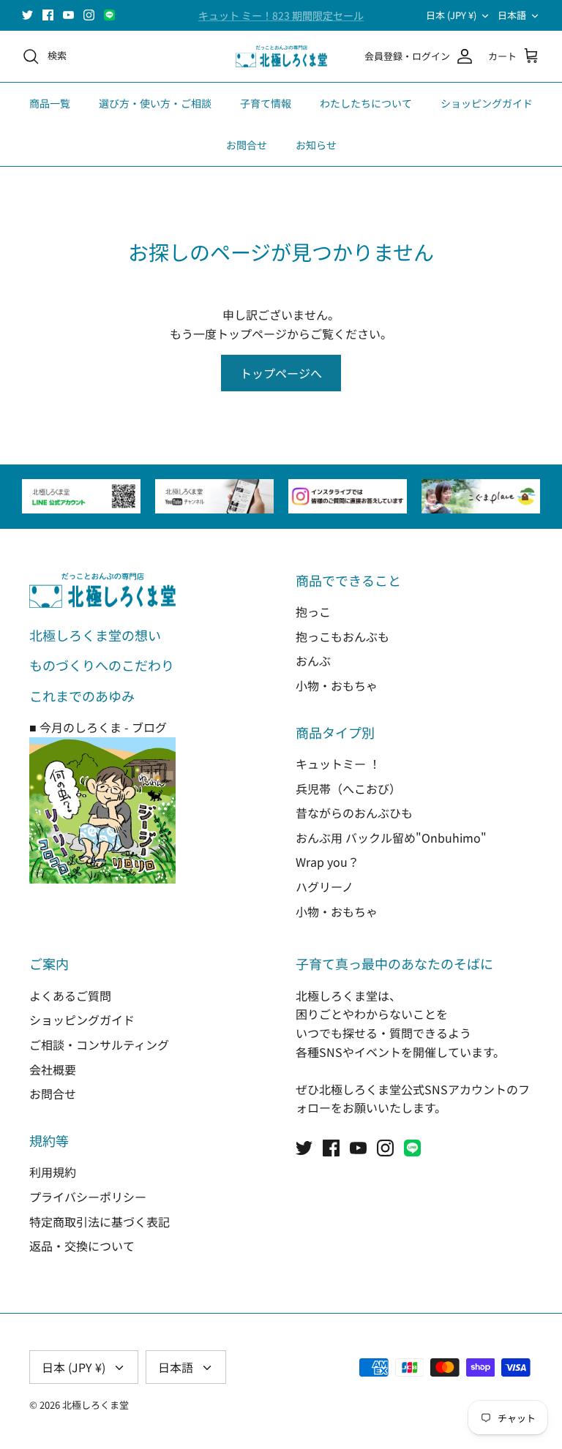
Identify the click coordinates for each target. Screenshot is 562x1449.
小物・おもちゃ (337, 685)
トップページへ (281, 373)
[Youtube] (68, 15)
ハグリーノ (324, 886)
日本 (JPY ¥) (451, 15)
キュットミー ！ (338, 763)
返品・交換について (82, 1245)
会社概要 (52, 1069)
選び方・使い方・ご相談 (155, 103)
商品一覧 (49, 103)
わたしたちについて (366, 103)
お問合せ (246, 145)
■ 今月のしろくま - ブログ (98, 727)
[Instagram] (88, 15)
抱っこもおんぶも (342, 636)
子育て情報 (265, 103)
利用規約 (52, 1172)
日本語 (512, 15)
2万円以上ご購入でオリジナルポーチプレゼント (281, 21)
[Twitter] (27, 15)
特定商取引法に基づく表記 (99, 1221)
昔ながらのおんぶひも (354, 812)
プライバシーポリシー (87, 1196)
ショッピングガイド (487, 103)
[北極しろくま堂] (281, 56)
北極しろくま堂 (95, 1405)
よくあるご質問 (70, 995)
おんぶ (313, 660)
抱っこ (313, 611)
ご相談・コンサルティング (99, 1044)
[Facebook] (47, 15)
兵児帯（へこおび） (348, 788)
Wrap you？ (327, 861)
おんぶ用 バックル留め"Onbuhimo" (391, 837)
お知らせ (316, 145)
